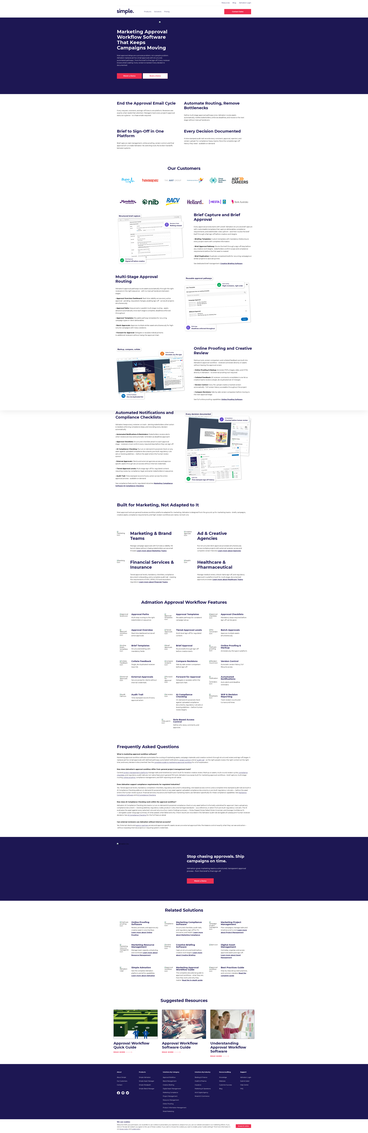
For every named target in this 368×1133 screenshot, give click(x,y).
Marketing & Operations (203, 1089)
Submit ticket (244, 1081)
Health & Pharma (200, 1081)
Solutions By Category (171, 1072)
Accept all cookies (243, 1126)
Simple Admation (145, 1077)
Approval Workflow (169, 1077)
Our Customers (122, 1081)
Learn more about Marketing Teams (152, 551)
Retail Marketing (168, 1111)
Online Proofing (168, 1104)
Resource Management (171, 1100)
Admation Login (245, 3)
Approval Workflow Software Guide (180, 1045)
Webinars (222, 1081)
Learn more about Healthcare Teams (228, 579)
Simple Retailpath (145, 1085)
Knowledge (223, 1077)
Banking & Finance (201, 1077)
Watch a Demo (129, 76)
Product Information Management (174, 1107)
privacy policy (124, 1129)
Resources (226, 3)
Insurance (198, 1085)
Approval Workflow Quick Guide (131, 1045)
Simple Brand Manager (146, 1089)
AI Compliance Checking (133, 486)
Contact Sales (237, 12)
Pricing (167, 12)
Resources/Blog (225, 1072)
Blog (234, 3)
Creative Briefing (168, 1085)
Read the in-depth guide (192, 980)
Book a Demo (155, 76)
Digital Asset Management (172, 1089)
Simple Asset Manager (146, 1081)
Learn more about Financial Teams (153, 582)
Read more (119, 1052)
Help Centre (244, 1085)
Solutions (157, 12)
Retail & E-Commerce (202, 1096)
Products (147, 12)
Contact (119, 1085)
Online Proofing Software (231, 399)
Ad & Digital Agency (201, 1092)
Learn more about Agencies (229, 551)
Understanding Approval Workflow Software (228, 1047)
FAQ (241, 1089)
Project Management (170, 1096)
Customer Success (225, 1085)
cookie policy (136, 1129)
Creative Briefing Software (231, 263)
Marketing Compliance (170, 1092)
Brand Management (169, 1081)
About (119, 1072)
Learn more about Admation (143, 976)
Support (243, 1072)
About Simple (121, 1077)
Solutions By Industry (202, 1072)
